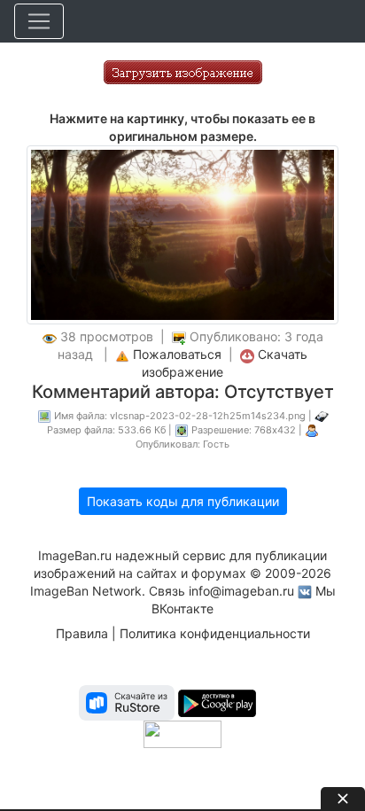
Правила (82, 633)
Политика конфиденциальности (215, 633)
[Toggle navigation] (39, 21)
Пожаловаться (177, 354)
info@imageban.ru (241, 590)
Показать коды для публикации (183, 501)
